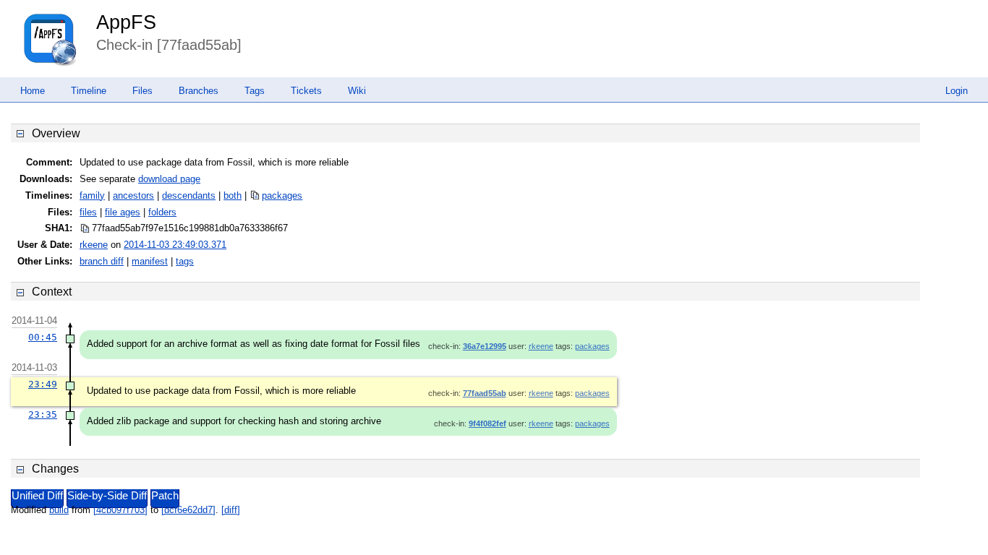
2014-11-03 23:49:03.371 (175, 244)
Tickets (306, 90)
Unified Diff (37, 496)
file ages (122, 212)
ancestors (133, 195)
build (59, 509)
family (92, 195)
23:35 (42, 414)
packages (282, 195)
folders (162, 212)
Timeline (88, 90)
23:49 (42, 384)
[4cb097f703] (120, 509)
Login (956, 90)
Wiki (357, 90)
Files (142, 90)
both (232, 195)
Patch (165, 496)
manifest (150, 261)
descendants (189, 195)
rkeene (94, 244)
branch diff (102, 261)
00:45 (42, 337)
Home (32, 90)
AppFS (126, 22)
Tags (254, 90)
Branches (198, 90)
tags (185, 261)
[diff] (230, 509)
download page (169, 178)
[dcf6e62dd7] (188, 509)
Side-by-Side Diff (107, 496)
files (88, 212)
